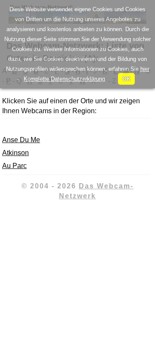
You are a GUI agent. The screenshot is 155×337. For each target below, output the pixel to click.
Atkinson (15, 152)
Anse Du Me (21, 139)
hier (144, 69)
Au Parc (14, 165)
